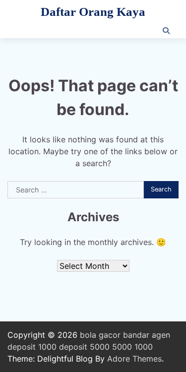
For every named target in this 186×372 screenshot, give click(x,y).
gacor (110, 335)
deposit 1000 (32, 347)
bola (88, 335)
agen (161, 335)
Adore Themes (134, 359)
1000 (143, 347)
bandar (136, 335)
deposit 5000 (84, 347)
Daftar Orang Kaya (93, 11)
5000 (122, 347)
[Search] (166, 30)
